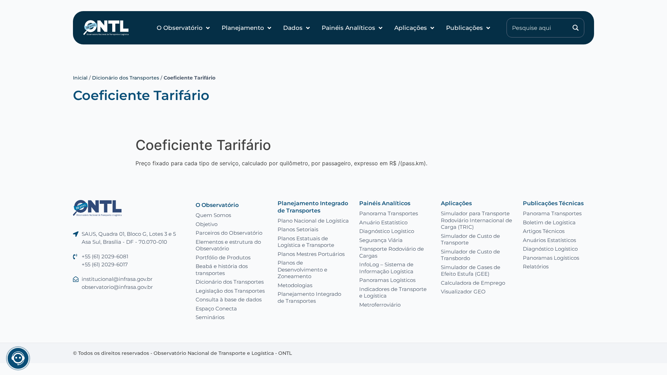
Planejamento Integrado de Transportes (313, 207)
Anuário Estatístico (383, 222)
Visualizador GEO (463, 291)
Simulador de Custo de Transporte (470, 239)
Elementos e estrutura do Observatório (228, 245)
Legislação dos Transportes (230, 291)
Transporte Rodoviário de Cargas (391, 252)
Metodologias (295, 285)
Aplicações (410, 27)
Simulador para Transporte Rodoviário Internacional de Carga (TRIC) (476, 220)
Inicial (80, 78)
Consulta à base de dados (229, 299)
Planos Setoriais (298, 229)
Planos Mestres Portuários (311, 254)
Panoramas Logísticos (387, 280)
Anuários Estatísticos (549, 240)
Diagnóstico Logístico (386, 231)
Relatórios (536, 266)
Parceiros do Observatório (229, 233)
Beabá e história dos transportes (222, 269)
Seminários (210, 317)
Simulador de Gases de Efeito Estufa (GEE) (470, 270)
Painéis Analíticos (348, 27)
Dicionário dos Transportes (125, 78)
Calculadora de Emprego (473, 283)
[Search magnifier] (576, 28)
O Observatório (180, 27)
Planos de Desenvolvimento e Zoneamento (302, 269)
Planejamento (243, 27)
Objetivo (206, 224)
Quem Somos (213, 215)
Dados (293, 27)
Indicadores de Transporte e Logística (393, 292)
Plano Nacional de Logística (313, 220)
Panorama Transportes (388, 213)
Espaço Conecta (216, 308)
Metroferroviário (380, 304)
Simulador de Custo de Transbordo (470, 255)
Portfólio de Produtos (223, 257)
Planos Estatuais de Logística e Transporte (306, 242)
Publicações (464, 27)
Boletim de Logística (549, 222)
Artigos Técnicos (544, 231)
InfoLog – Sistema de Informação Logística (386, 268)
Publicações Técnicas (553, 203)
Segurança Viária (381, 240)
